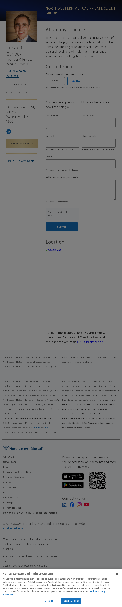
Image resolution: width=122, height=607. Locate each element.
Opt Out (49, 601)
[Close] (116, 573)
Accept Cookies (71, 601)
